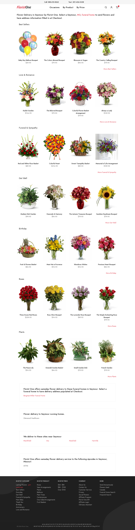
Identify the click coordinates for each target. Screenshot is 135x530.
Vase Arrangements (44, 487)
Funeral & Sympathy (23, 497)
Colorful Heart (54, 163)
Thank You (19, 502)
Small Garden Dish (80, 368)
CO (53, 524)
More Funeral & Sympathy (107, 172)
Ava (47, 441)
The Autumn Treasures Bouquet (80, 214)
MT (37, 526)
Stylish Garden (28, 110)
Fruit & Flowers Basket (28, 264)
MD (81, 524)
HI (65, 524)
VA (80, 526)
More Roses (112, 326)
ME (84, 524)
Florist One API (84, 500)
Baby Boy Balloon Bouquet (28, 60)
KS (73, 524)
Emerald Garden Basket (54, 368)
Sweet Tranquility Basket (81, 163)
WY (91, 526)
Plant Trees (41, 495)
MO (79, 14)
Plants (39, 490)
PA (66, 526)
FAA (59, 526)
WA (84, 526)
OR (64, 526)
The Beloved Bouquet (54, 110)
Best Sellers (20, 490)
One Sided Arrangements (46, 500)
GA (64, 524)
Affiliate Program (85, 497)
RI (67, 526)
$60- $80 (61, 485)
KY (75, 524)
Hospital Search (105, 495)
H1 (99, 526)
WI (86, 526)
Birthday (19, 505)
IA (67, 524)
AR (47, 524)
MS (35, 526)
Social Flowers (84, 495)
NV (52, 526)
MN (88, 524)
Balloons (40, 492)
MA (79, 524)
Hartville (95, 441)
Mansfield (72, 441)
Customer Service (85, 490)
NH (46, 526)
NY (54, 526)
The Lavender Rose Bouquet (80, 315)
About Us (82, 485)
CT (55, 524)
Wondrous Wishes (80, 264)
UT (77, 526)
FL (61, 524)
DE (60, 524)
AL (45, 524)
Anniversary (20, 507)
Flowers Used (104, 487)
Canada (102, 490)
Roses (39, 485)
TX (75, 526)
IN (71, 524)
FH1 (97, 526)
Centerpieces (42, 497)
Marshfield (27, 441)
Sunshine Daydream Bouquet (106, 214)
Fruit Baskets (41, 502)
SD (71, 526)
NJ (47, 526)
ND (41, 526)
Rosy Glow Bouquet (54, 315)
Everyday (19, 492)
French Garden (106, 368)
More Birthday (111, 273)
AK (43, 524)
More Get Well (110, 223)
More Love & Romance (108, 122)
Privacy (81, 492)
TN (73, 526)
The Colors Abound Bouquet (54, 60)
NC (39, 526)
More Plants (112, 376)
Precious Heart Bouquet (107, 264)
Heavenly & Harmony (54, 214)
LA (77, 524)
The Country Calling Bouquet (106, 60)
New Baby (19, 500)
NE (44, 526)
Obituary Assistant (85, 505)
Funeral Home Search (107, 492)
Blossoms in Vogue (80, 60)
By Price (80, 7)
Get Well (19, 495)
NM (50, 526)
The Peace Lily (28, 368)
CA (51, 524)
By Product (68, 7)
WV (89, 526)
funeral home (88, 14)
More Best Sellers (110, 69)
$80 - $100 (62, 487)
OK (62, 526)
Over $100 (62, 490)
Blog (94, 526)
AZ (49, 524)
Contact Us (83, 487)
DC (58, 524)
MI (85, 524)
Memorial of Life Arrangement (107, 163)
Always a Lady (106, 110)
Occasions (55, 7)
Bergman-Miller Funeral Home (34, 395)
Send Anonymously (106, 485)
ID (68, 524)
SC (69, 526)
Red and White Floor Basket (28, 163)
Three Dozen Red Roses (28, 315)
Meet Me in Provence (54, 264)
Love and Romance (22, 509)
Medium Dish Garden (28, 214)
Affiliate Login (84, 502)
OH (57, 526)
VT (82, 526)
